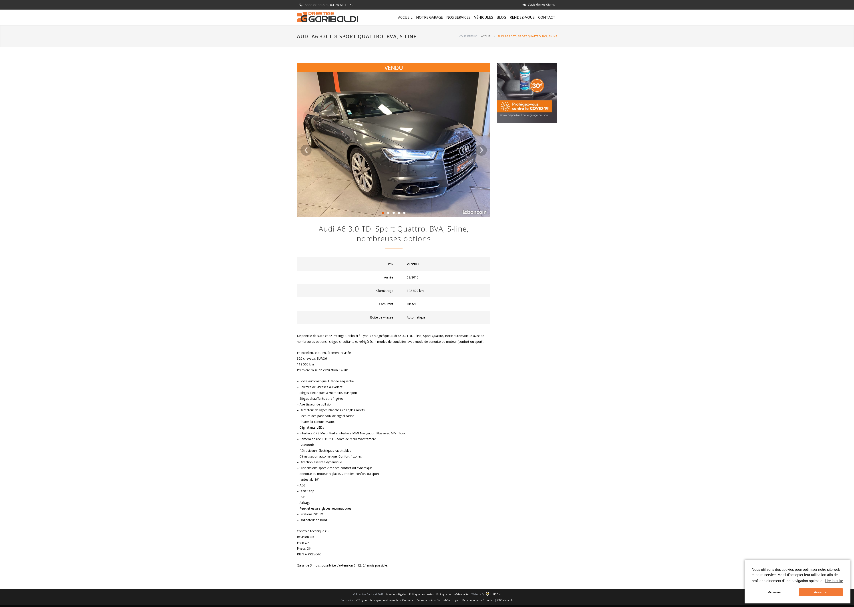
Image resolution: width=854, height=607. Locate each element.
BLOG (501, 17)
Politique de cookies (421, 594)
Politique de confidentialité (452, 594)
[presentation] (306, 150)
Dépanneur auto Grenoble (478, 600)
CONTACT (546, 17)
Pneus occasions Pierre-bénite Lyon (438, 600)
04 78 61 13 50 (329, 4)
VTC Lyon (361, 600)
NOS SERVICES (458, 17)
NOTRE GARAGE (429, 17)
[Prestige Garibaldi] (327, 17)
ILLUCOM (495, 594)
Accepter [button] (821, 592)
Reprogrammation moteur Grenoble (392, 600)
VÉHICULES (483, 17)
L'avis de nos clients (541, 4)
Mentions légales (396, 594)
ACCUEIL (405, 17)
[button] (383, 213)
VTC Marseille (505, 600)
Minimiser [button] (774, 592)
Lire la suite (834, 581)
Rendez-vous (522, 17)
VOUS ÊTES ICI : (469, 36)
